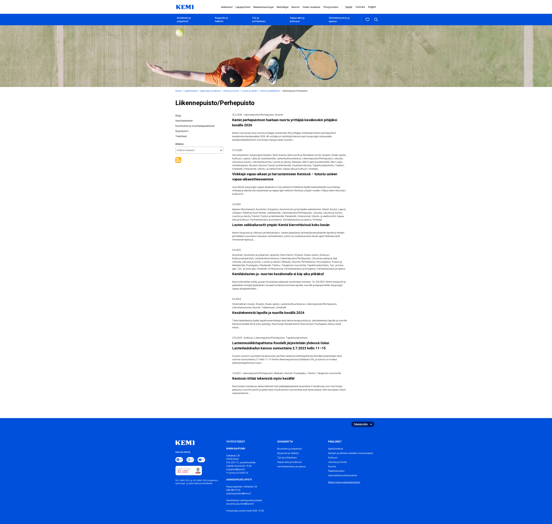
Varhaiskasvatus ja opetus (339, 19)
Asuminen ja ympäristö (184, 19)
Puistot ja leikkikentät (270, 90)
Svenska (360, 6)
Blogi (178, 115)
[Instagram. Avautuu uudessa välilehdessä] (190, 459)
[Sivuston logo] (184, 6)
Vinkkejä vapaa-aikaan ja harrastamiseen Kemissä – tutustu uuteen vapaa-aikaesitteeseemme (284, 176)
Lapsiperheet (243, 7)
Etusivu (178, 90)
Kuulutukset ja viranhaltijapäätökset (195, 125)
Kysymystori (181, 131)
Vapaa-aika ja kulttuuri (297, 19)
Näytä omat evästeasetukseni (344, 482)
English (372, 6)
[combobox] (199, 150)
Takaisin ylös (361, 424)
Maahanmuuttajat (263, 7)
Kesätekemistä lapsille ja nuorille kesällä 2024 (268, 313)
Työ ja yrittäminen (259, 19)
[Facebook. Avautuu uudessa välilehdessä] (179, 459)
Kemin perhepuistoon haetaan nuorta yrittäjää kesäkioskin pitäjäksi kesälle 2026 (284, 122)
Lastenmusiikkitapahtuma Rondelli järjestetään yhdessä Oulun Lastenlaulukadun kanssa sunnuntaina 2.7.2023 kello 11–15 (280, 345)
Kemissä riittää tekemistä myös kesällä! (263, 378)
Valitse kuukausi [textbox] (185, 150)
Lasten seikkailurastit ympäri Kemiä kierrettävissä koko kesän (281, 225)
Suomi (348, 6)
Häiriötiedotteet (184, 120)
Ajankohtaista (191, 90)
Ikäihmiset (227, 7)
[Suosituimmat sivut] (367, 19)
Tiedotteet (181, 136)
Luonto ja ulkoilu (249, 90)
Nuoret (296, 7)
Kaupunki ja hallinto (221, 19)
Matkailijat (283, 7)
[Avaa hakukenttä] (376, 19)
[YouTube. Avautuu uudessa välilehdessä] (201, 459)
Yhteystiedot (330, 7)
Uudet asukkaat (311, 7)
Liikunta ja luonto (231, 90)
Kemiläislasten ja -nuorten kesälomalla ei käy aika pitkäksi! (278, 274)
